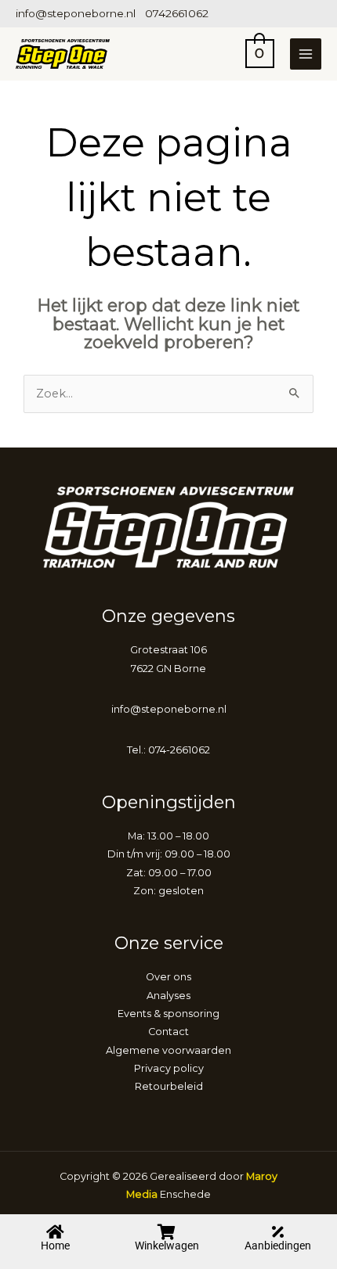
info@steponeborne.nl (76, 13)
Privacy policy (169, 1068)
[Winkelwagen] (167, 1232)
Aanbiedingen (278, 1245)
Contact (168, 1031)
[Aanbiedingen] (278, 1232)
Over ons (168, 977)
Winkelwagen (167, 1245)
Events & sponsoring (168, 1013)
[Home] (55, 1232)
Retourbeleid (169, 1086)
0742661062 (176, 13)
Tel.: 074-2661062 (168, 750)
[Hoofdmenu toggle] (305, 54)
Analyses (168, 995)
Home (55, 1245)
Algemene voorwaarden (168, 1050)
